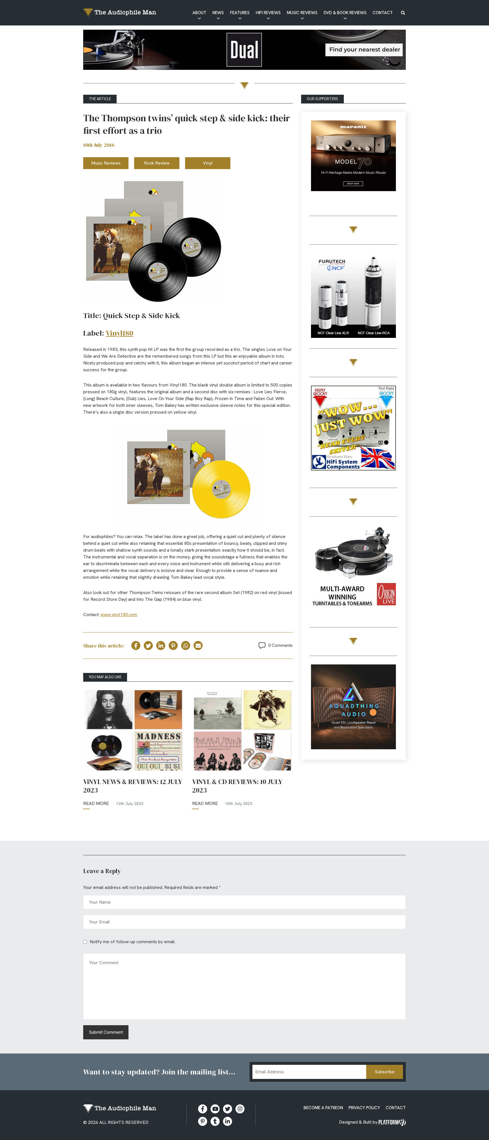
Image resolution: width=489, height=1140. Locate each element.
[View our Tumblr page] (215, 1121)
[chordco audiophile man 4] (353, 429)
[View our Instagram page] (239, 1108)
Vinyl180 (119, 333)
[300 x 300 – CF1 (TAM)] (353, 296)
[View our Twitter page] (227, 1108)
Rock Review (157, 163)
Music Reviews (302, 13)
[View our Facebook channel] (215, 1108)
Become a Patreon (323, 1108)
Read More (96, 803)
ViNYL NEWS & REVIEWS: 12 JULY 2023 (132, 786)
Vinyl (208, 163)
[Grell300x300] (353, 163)
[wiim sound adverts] (353, 568)
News (218, 13)
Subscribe (384, 1072)
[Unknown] (244, 51)
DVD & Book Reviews (345, 13)
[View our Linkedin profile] (227, 1121)
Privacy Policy (364, 1108)
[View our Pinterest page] (202, 1121)
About (199, 13)
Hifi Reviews (268, 13)
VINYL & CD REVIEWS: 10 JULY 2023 (237, 786)
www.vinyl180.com (118, 615)
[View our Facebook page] (202, 1108)
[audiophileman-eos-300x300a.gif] (353, 707)
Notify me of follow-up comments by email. (132, 942)
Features (240, 13)
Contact (383, 13)
